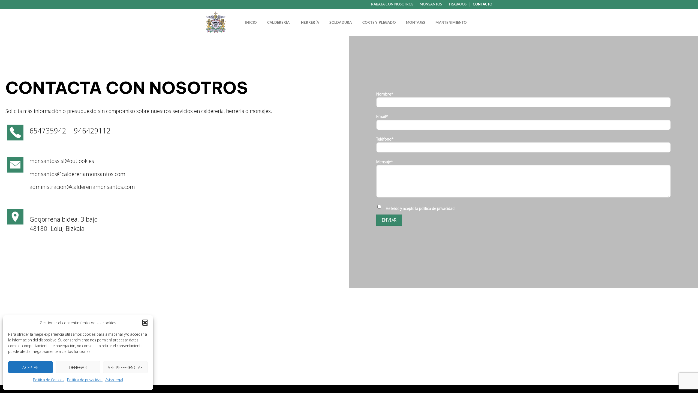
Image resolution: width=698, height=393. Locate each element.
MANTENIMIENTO (451, 22)
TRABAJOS (458, 4)
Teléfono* (385, 139)
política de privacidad (437, 208)
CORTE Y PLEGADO (379, 22)
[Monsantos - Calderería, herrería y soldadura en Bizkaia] (220, 22)
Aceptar (30, 367)
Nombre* (384, 94)
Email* (382, 116)
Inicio (251, 22)
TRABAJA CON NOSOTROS (391, 4)
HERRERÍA (310, 22)
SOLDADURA (340, 22)
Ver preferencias (125, 367)
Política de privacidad (85, 379)
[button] (145, 322)
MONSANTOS (431, 4)
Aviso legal (114, 379)
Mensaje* (384, 161)
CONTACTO (482, 4)
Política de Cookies (48, 379)
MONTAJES (415, 22)
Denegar (78, 367)
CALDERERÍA (279, 22)
